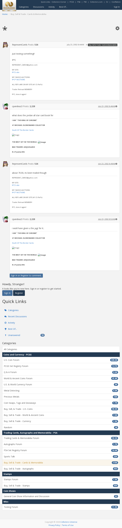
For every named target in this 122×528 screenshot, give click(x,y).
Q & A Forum (60, 372)
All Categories (10, 349)
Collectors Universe (68, 522)
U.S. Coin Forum (60, 360)
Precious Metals (60, 396)
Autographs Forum (60, 444)
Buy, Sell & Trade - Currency (60, 421)
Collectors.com (96, 2)
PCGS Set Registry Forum (60, 366)
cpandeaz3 (17, 106)
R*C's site (15, 72)
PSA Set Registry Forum (60, 450)
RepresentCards (19, 44)
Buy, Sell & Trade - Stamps (60, 485)
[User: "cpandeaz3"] (5, 106)
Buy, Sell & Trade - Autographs (60, 468)
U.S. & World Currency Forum (60, 384)
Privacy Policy (54, 525)
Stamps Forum (60, 479)
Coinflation (116, 2)
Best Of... (63, 6)
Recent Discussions (17, 316)
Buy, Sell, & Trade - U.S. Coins (60, 409)
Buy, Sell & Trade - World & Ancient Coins (60, 415)
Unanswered (25, 335)
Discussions (38, 6)
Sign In (117, 6)
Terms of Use (67, 525)
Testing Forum (60, 507)
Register (24, 275)
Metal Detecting (60, 390)
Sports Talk (60, 456)
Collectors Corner (59, 2)
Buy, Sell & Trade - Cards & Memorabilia (103, 45)
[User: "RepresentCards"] (5, 45)
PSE (85, 2)
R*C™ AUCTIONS (18, 79)
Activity (52, 6)
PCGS (72, 2)
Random (60, 427)
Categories (24, 6)
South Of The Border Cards (23, 130)
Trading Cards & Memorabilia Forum (60, 438)
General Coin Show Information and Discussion (60, 496)
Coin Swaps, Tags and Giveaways (60, 402)
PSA (78, 2)
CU (107, 2)
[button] (117, 28)
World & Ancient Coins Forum (60, 378)
